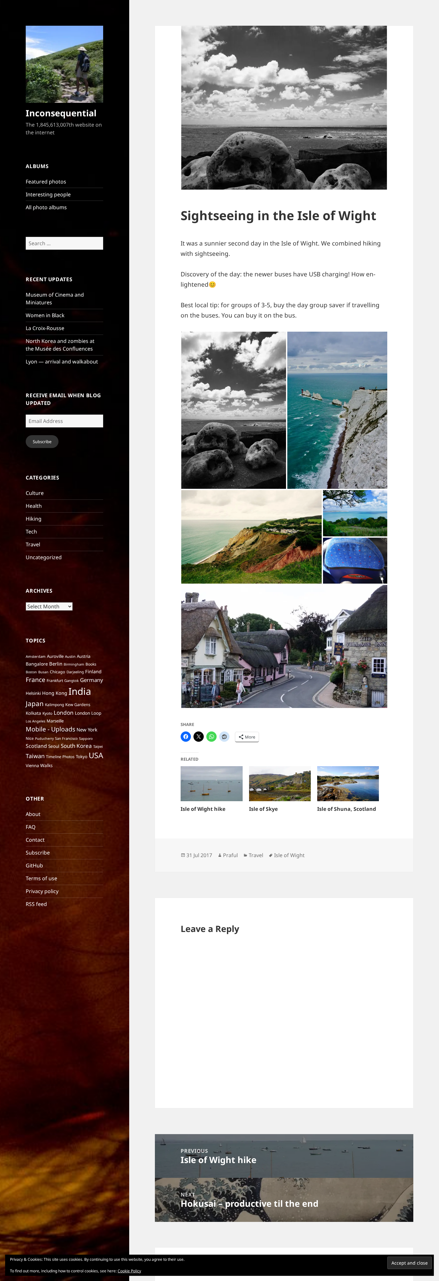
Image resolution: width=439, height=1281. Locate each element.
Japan (35, 703)
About (33, 814)
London (64, 712)
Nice (30, 738)
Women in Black (45, 315)
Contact (35, 839)
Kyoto (47, 713)
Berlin (55, 663)
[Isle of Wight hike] (211, 784)
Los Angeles (35, 721)
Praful (230, 855)
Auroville (55, 656)
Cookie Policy (129, 1271)
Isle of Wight (289, 855)
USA (96, 755)
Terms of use (41, 878)
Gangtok (71, 680)
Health (34, 505)
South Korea (76, 745)
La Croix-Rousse (45, 328)
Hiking (33, 518)
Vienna (32, 765)
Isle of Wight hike (203, 808)
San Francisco (66, 738)
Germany (91, 680)
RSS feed (36, 904)
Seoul (53, 746)
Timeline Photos (60, 756)
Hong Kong (54, 693)
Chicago (57, 672)
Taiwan (35, 756)
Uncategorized (44, 557)
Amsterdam (36, 656)
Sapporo (86, 738)
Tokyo (81, 756)
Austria (83, 656)
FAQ (31, 826)
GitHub (34, 865)
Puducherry (44, 738)
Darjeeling (75, 671)
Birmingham (74, 664)
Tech (31, 531)
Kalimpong (54, 704)
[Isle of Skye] (280, 784)
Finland (93, 671)
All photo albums (46, 207)
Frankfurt (55, 680)
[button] (234, 410)
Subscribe (42, 441)
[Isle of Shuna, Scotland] (348, 784)
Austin (70, 656)
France (35, 679)
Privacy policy (42, 891)
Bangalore (37, 664)
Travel (33, 544)
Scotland (36, 745)
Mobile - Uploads (50, 729)
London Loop (88, 713)
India (79, 691)
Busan (43, 672)
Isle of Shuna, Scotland (346, 808)
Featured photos (46, 181)
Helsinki (33, 693)
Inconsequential (61, 113)
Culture (35, 493)
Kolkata (33, 713)
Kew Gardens (77, 704)
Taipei (98, 746)
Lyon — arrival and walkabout (62, 361)
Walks (46, 765)
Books (90, 664)
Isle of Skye (263, 808)
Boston (31, 672)
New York (86, 729)
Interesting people (48, 194)
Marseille (55, 721)
